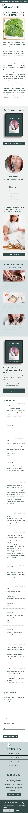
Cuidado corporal (14, 191)
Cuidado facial (14, 193)
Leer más (5, 288)
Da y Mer (9, 482)
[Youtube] (16, 775)
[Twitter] (19, 775)
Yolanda (9, 425)
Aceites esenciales (14, 199)
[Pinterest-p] (14, 775)
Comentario (6, 701)
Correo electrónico (8, 723)
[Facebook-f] (11, 775)
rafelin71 (9, 514)
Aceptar (8, 810)
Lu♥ (7, 668)
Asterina (9, 644)
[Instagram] (8, 775)
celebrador (9, 438)
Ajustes (17, 810)
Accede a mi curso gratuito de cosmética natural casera (14, 1)
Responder (8, 418)
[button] (26, 6)
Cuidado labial (14, 196)
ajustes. (5, 807)
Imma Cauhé (10, 586)
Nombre (5, 718)
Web (4, 728)
